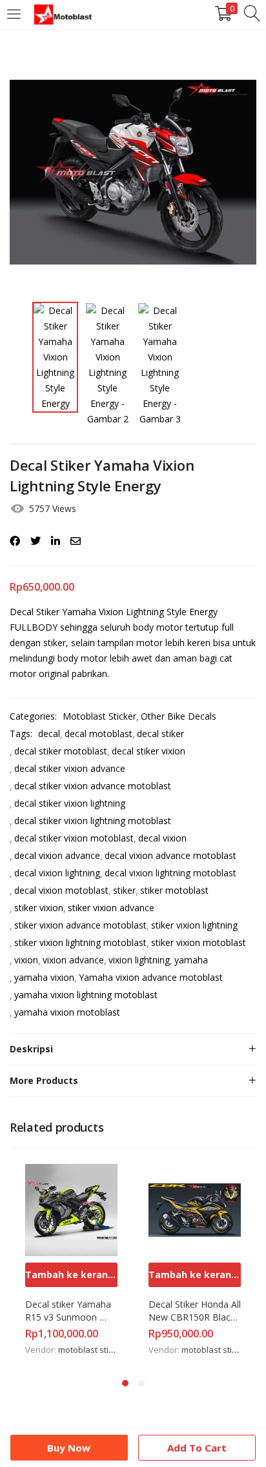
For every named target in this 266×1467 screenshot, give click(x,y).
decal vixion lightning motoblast (170, 873)
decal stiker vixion (148, 751)
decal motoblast (98, 733)
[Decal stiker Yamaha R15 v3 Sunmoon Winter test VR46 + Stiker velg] (71, 1209)
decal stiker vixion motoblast (74, 838)
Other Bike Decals (178, 716)
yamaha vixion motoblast (67, 1012)
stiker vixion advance (111, 907)
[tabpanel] (71, 1260)
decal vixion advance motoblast (170, 855)
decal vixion (162, 838)
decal (49, 733)
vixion (26, 960)
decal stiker (160, 733)
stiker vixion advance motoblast (80, 925)
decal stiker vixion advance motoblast (92, 786)
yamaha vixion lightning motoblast (86, 995)
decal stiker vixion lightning (69, 803)
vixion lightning (139, 960)
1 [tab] (125, 1383)
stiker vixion (38, 907)
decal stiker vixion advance (69, 768)
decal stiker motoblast (60, 751)
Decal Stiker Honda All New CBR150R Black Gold (194, 1311)
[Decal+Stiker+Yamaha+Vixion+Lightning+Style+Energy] (35, 541)
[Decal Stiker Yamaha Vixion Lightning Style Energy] (15, 541)
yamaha (191, 960)
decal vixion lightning (57, 873)
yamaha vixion (44, 977)
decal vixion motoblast (61, 890)
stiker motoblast (174, 890)
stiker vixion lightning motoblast (80, 942)
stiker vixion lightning (194, 925)
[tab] (133, 1049)
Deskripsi (31, 1049)
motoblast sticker (91, 1349)
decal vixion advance (57, 855)
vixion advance (73, 960)
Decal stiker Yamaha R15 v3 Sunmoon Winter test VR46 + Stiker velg (69, 1311)
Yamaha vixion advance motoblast (151, 977)
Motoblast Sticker (99, 716)
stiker (124, 890)
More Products (44, 1080)
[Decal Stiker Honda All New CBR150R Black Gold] (194, 1209)
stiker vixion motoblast (198, 942)
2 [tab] (141, 1383)
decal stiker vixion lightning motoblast (92, 820)
